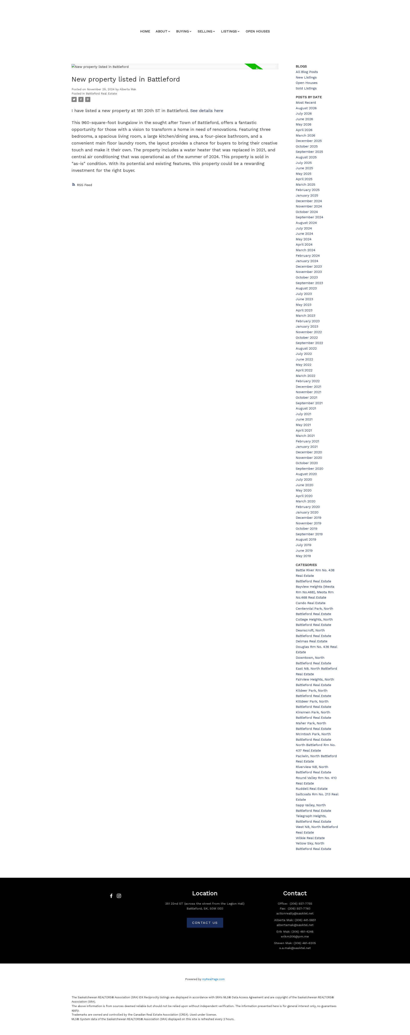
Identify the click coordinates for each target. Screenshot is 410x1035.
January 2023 (307, 326)
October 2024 (307, 212)
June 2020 (304, 485)
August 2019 (306, 539)
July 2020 (304, 479)
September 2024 (309, 217)
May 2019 (303, 556)
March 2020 (305, 501)
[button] (111, 896)
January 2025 (307, 195)
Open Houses (307, 83)
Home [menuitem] (145, 31)
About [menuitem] (161, 31)
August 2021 (306, 408)
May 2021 (303, 425)
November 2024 (309, 206)
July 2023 (304, 294)
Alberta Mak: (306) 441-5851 (295, 920)
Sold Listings (306, 88)
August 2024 (306, 223)
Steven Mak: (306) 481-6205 (295, 943)
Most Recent (306, 103)
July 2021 (303, 414)
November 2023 (309, 272)
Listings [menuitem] (229, 31)
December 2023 (309, 266)
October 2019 (306, 528)
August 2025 (306, 157)
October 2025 (307, 146)
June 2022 (304, 359)
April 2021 (304, 430)
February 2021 (307, 441)
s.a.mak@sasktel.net (295, 948)
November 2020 (309, 458)
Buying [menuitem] (182, 31)
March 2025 (305, 184)
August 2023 (306, 288)
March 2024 (305, 250)
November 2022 (309, 332)
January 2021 (307, 447)
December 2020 (309, 452)
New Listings (306, 77)
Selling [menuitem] (205, 31)
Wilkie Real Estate (310, 838)
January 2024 (307, 261)
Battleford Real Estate (101, 93)
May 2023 (303, 305)
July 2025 (304, 163)
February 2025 (308, 190)
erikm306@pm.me (295, 936)
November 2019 (308, 523)
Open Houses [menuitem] (258, 31)
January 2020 (307, 512)
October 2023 (307, 277)
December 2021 (308, 387)
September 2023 (309, 283)
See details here (206, 110)
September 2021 (309, 403)
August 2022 (306, 348)
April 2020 (304, 496)
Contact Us (205, 923)
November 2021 (308, 392)
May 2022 (303, 365)
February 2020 (308, 507)
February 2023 (308, 321)
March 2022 (305, 376)
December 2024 (309, 201)
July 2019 (303, 545)
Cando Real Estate (310, 603)
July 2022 (304, 354)
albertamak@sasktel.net (295, 925)
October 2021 (306, 397)
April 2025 (304, 179)
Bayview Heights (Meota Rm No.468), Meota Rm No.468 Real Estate (315, 592)
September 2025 (309, 152)
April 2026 (304, 130)
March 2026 (305, 135)
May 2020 (304, 490)
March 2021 (305, 436)
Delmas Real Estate (311, 641)
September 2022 (309, 343)
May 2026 (303, 124)
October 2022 (307, 337)
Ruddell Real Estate (312, 789)
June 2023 (304, 299)
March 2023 (305, 315)
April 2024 (304, 244)
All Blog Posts (307, 72)
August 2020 (306, 474)
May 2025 (303, 174)
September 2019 (309, 534)
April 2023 (304, 310)
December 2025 (309, 141)
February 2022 (308, 381)
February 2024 (308, 256)
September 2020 (309, 468)
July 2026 (304, 113)
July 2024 (304, 228)
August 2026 (306, 108)
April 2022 (304, 370)
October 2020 (307, 463)
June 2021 (304, 419)
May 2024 (304, 239)
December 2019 (308, 518)
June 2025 (304, 168)
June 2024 (304, 234)
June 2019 (304, 550)
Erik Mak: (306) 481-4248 (294, 931)
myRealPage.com (213, 979)
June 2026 (304, 119)
